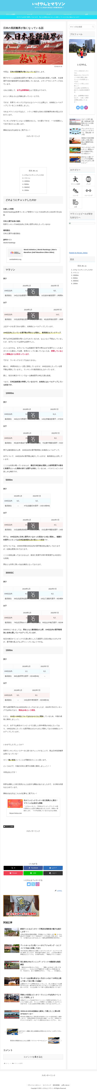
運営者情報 (56, 1085)
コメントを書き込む (33, 1057)
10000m (27, 181)
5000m (26, 184)
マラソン (27, 178)
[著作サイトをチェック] (29, 884)
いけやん (82, 64)
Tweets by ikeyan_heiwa (78, 253)
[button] (53, 873)
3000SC (27, 187)
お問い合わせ (65, 1085)
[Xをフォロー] (33, 884)
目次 (30, 171)
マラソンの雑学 (9, 826)
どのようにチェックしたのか (34, 175)
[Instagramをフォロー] (37, 884)
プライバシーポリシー (34, 1085)
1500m (26, 190)
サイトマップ (47, 1085)
